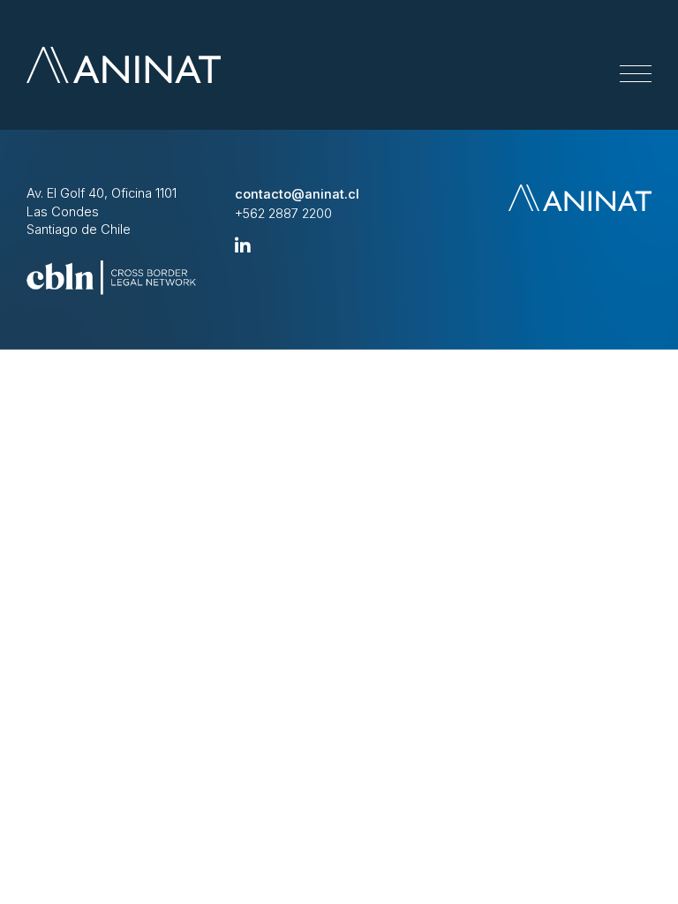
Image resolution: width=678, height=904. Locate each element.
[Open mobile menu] (636, 74)
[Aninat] (123, 65)
